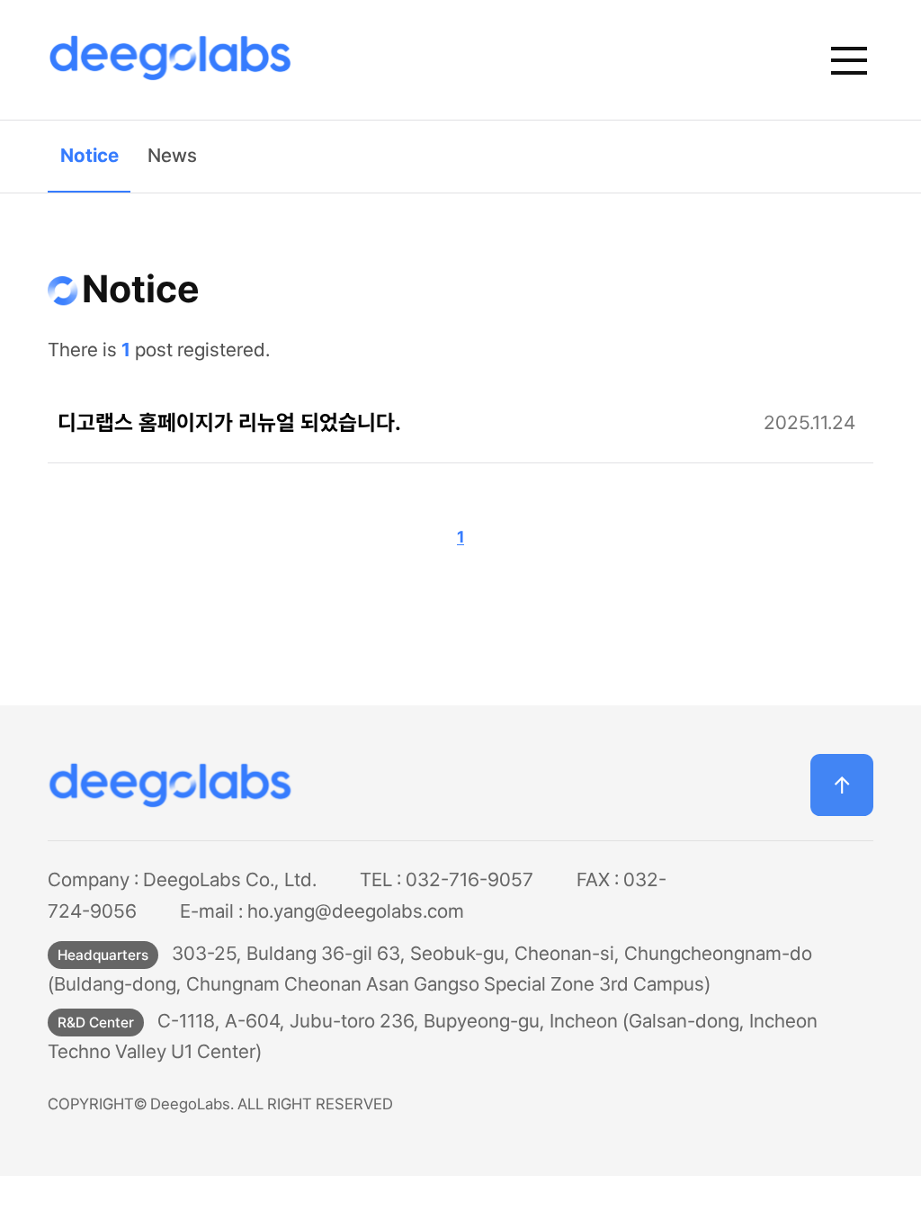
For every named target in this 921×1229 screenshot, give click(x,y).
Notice (89, 155)
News (172, 155)
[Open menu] (848, 60)
